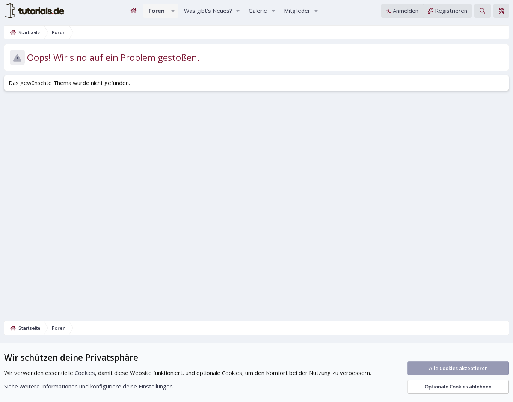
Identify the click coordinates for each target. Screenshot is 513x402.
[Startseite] (133, 11)
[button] (173, 11)
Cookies (85, 372)
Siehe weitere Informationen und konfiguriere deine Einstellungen (88, 386)
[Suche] (482, 11)
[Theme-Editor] (501, 11)
